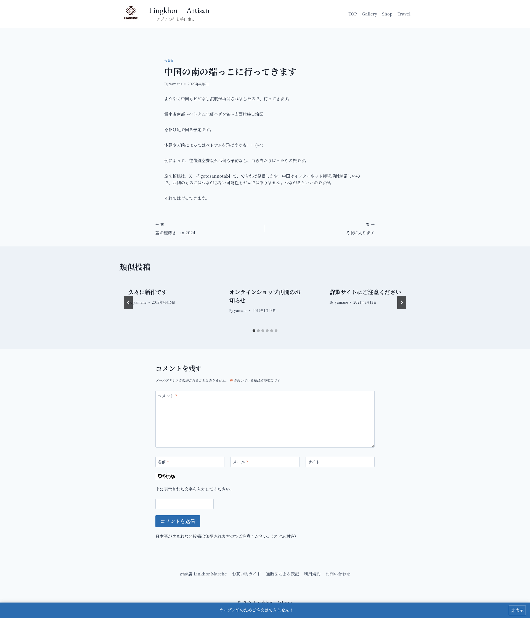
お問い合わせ (337, 574)
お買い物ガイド (246, 574)
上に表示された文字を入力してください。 (194, 489)
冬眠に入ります (360, 229)
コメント (167, 396)
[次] (401, 302)
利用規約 (312, 574)
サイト (314, 462)
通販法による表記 (282, 574)
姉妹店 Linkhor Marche (203, 574)
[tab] (254, 330)
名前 (163, 462)
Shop (387, 14)
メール (240, 462)
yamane (175, 83)
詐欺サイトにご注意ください (365, 292)
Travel (404, 14)
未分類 (169, 61)
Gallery (369, 14)
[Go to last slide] (128, 302)
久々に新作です (147, 292)
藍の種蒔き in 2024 (175, 229)
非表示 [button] (517, 610)
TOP (352, 14)
